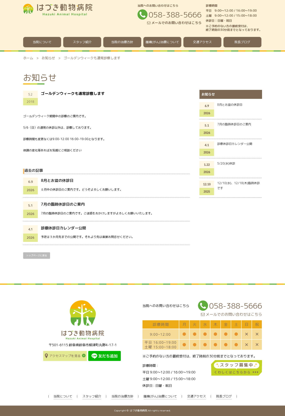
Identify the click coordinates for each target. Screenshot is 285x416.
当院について (42, 42)
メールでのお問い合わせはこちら (176, 22)
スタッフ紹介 (82, 42)
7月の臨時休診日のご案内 (63, 204)
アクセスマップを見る (65, 356)
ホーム (28, 58)
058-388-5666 (175, 14)
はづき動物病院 (138, 410)
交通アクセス (202, 42)
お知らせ (48, 58)
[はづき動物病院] (57, 14)
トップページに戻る (36, 255)
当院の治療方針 (122, 42)
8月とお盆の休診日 (57, 180)
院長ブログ (242, 42)
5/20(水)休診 (226, 163)
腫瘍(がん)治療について (162, 42)
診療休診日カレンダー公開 (63, 228)
